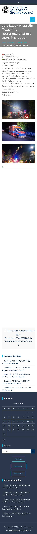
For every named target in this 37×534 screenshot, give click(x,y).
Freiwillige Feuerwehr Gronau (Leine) (21, 9)
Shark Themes (25, 530)
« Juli (3, 440)
